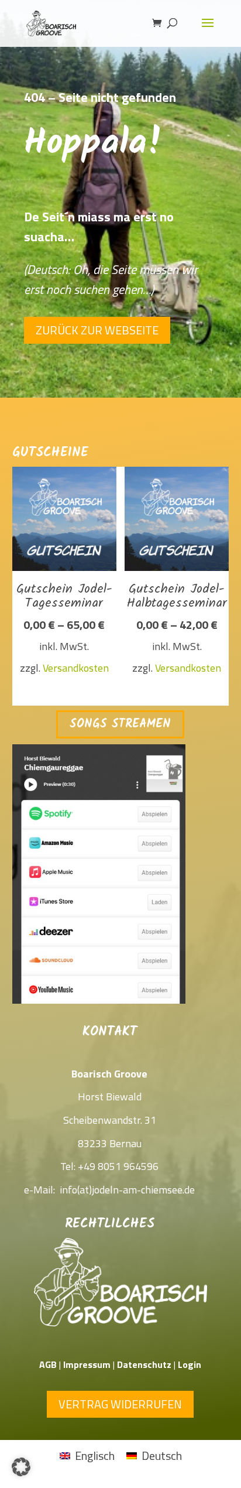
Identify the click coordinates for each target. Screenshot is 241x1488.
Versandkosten (76, 668)
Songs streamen (120, 724)
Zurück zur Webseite (97, 330)
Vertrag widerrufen (120, 1404)
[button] (21, 1467)
